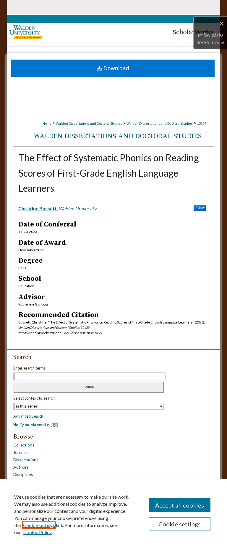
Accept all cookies (179, 505)
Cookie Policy (37, 532)
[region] (113, 514)
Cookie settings (39, 525)
